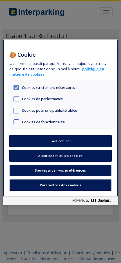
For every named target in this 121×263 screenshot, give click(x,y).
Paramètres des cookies (60, 185)
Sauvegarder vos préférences (60, 170)
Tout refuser (60, 141)
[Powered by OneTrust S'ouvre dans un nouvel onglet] (93, 201)
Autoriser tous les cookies (60, 156)
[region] (60, 122)
